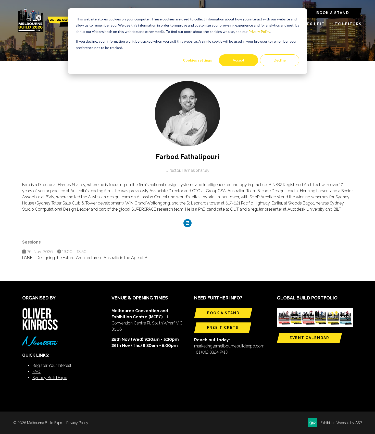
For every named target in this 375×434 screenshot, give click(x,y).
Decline (280, 60)
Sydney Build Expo (49, 377)
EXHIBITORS (348, 24)
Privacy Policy (259, 31)
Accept (238, 60)
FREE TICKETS (223, 328)
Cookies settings (197, 60)
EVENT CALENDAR (309, 338)
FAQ (36, 371)
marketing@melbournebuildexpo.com (229, 346)
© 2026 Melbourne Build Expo (37, 423)
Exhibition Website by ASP (341, 423)
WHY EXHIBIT (310, 24)
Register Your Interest (51, 365)
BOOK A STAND (332, 13)
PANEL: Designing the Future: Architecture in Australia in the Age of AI (85, 257)
